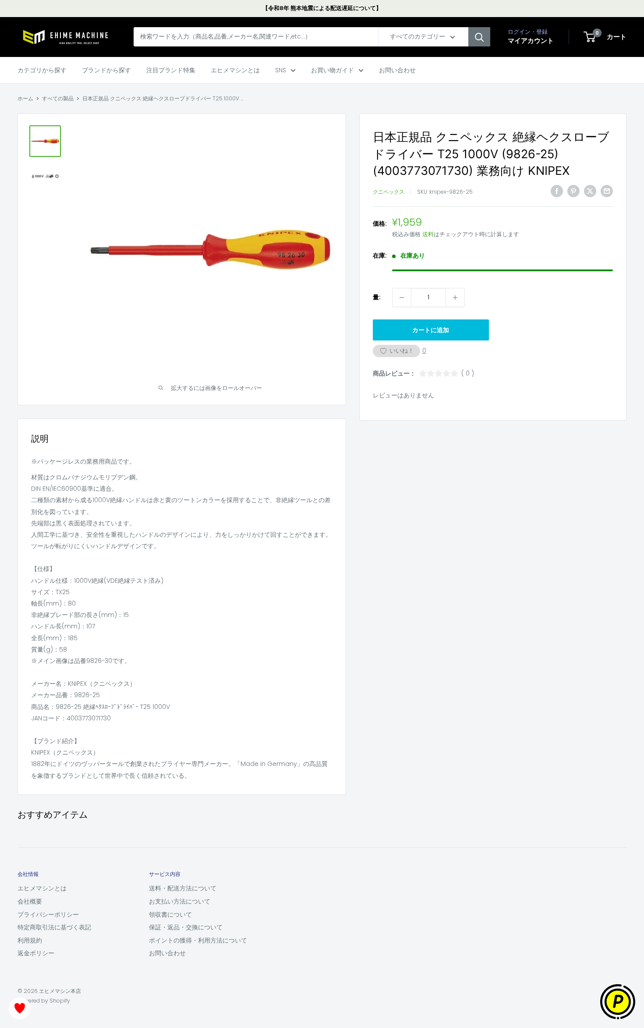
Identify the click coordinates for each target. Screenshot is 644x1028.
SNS (280, 70)
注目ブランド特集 (170, 70)
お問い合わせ (397, 70)
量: (377, 297)
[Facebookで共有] (557, 191)
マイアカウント (531, 41)
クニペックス (388, 191)
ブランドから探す (106, 70)
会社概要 (30, 901)
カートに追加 (430, 330)
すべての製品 (58, 98)
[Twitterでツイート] (590, 191)
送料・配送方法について (182, 888)
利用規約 (30, 940)
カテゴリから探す (42, 70)
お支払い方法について (179, 901)
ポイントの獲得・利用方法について (198, 940)
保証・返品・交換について (186, 927)
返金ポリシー (36, 953)
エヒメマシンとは (235, 70)
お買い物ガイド (332, 70)
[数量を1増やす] (455, 297)
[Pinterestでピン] (573, 191)
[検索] (479, 37)
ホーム (25, 98)
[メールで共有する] (607, 191)
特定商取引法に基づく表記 (54, 927)
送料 (428, 234)
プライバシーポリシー (48, 914)
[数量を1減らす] (402, 297)
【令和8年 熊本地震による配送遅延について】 (322, 8)
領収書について (170, 914)
